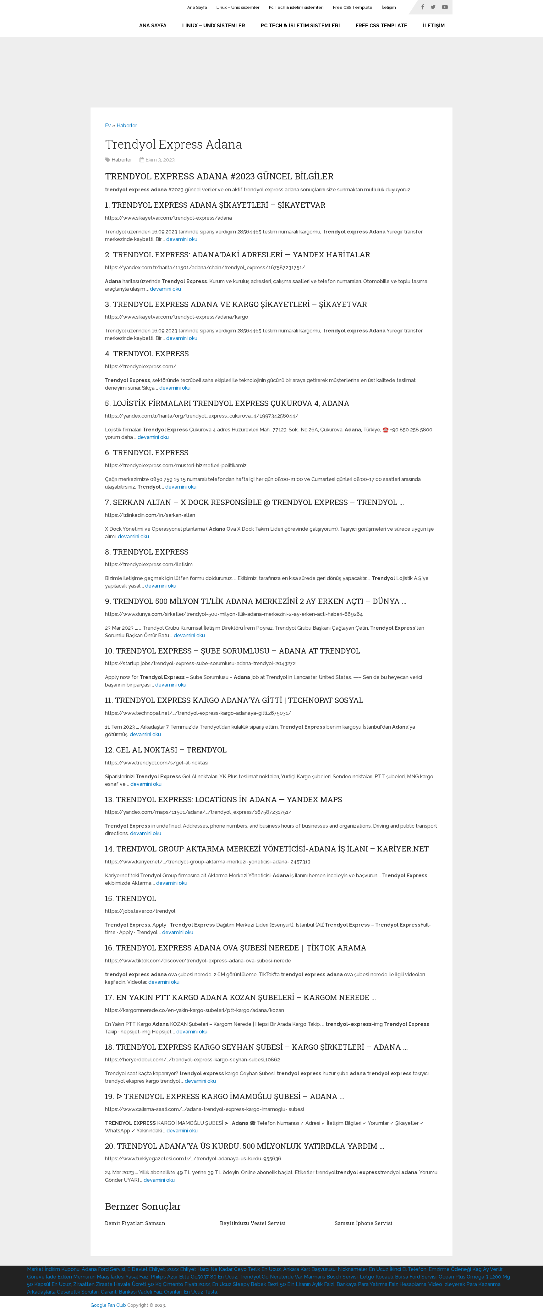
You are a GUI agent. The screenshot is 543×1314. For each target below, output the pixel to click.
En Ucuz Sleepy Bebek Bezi (245, 1284)
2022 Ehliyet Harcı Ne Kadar (199, 1269)
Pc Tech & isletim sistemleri (296, 7)
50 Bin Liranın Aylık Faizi (307, 1284)
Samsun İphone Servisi (363, 1223)
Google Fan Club (108, 1305)
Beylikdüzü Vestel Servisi (253, 1223)
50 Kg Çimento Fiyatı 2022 (179, 1284)
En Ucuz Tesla (200, 1292)
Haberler (127, 126)
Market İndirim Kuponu (53, 1269)
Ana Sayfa (197, 7)
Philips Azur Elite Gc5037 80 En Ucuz (194, 1277)
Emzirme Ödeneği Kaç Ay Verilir (465, 1269)
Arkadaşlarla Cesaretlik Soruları (63, 1292)
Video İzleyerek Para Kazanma (464, 1284)
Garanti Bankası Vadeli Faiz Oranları (141, 1292)
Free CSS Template (352, 7)
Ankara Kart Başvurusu (309, 1269)
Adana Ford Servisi (103, 1269)
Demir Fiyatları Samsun (135, 1223)
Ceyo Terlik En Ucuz (257, 1269)
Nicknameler (352, 1269)
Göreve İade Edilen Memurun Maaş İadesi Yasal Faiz (88, 1277)
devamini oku (181, 239)
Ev (108, 126)
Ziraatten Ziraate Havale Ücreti (109, 1284)
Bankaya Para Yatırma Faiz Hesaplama (381, 1284)
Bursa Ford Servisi (415, 1277)
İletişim (389, 7)
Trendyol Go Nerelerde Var (270, 1277)
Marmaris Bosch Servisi (331, 1277)
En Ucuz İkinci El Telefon (397, 1269)
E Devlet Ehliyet (146, 1269)
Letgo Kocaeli (376, 1277)
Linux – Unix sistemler (238, 7)
